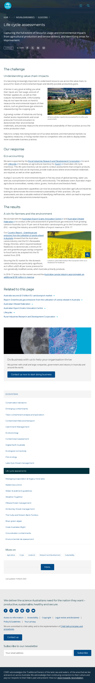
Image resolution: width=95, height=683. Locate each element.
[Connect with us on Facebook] (6, 611)
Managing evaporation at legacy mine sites (25, 479)
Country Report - (24, 235)
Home (6, 17)
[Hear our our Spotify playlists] (22, 611)
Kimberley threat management (20, 509)
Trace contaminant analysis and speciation (25, 415)
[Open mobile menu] (81, 6)
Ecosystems (43, 17)
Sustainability (69, 555)
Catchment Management (17, 427)
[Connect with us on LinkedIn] (17, 611)
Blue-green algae (14, 521)
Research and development (50, 555)
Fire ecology (11, 457)
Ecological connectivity (16, 451)
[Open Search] (88, 6)
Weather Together (14, 497)
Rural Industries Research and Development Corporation (54, 161)
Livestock (31, 555)
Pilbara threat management (18, 503)
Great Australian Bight (15, 527)
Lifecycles (12, 164)
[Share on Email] (44, 48)
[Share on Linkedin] (38, 48)
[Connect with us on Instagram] (11, 611)
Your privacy (30, 621)
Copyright (46, 617)
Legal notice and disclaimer (67, 617)
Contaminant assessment (17, 439)
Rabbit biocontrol (14, 485)
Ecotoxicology (12, 433)
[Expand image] (69, 101)
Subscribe (82, 653)
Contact (8, 48)
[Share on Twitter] (33, 48)
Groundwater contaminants (18, 533)
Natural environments (25, 17)
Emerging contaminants (17, 409)
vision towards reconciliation (70, 677)
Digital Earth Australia (15, 445)
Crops (21, 555)
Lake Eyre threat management (20, 463)
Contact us (13, 637)
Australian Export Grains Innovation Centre (41, 218)
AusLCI (58, 164)
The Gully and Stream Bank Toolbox (22, 515)
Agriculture (11, 555)
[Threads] (28, 611)
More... (47, 567)
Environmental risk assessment (20, 539)
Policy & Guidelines (12, 621)
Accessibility (32, 617)
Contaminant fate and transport (20, 421)
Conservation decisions (16, 402)
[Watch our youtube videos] (33, 611)
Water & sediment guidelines (19, 491)
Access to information (13, 617)
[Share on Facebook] (27, 48)
